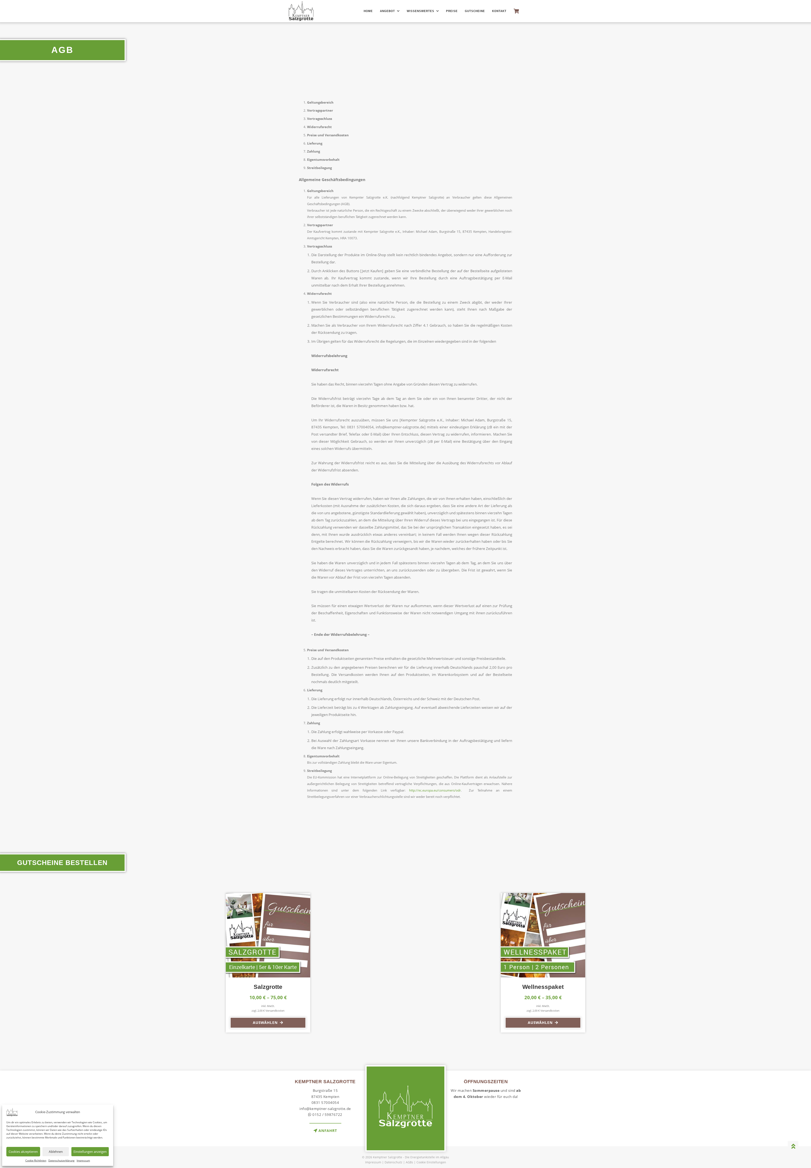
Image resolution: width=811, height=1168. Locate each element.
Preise (452, 11)
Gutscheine (475, 11)
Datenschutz (393, 1162)
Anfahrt (327, 1130)
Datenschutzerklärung (61, 1160)
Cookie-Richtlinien (35, 1160)
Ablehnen (56, 1151)
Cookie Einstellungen (431, 1162)
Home (368, 11)
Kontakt (499, 11)
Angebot (387, 11)
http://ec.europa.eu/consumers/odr (435, 790)
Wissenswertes (420, 11)
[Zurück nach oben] (793, 1146)
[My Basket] (516, 11)
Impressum (83, 1160)
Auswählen (265, 1022)
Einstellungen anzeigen (90, 1151)
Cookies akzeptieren (23, 1151)
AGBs (409, 1162)
